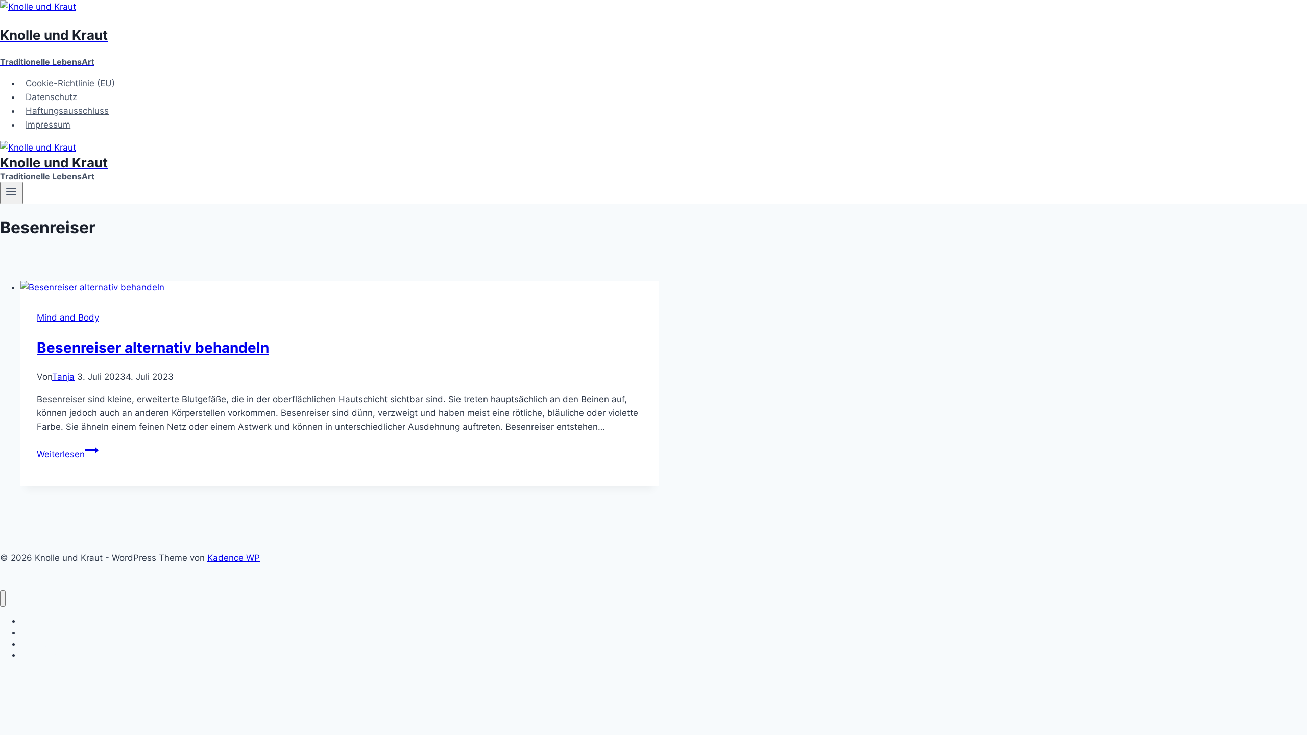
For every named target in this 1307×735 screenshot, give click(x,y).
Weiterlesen (68, 454)
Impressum (48, 124)
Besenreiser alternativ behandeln (153, 347)
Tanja (63, 377)
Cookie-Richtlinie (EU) (70, 83)
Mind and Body (68, 317)
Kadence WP (233, 558)
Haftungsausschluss (67, 111)
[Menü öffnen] (11, 193)
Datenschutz (51, 97)
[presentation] (339, 288)
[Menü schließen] (3, 598)
